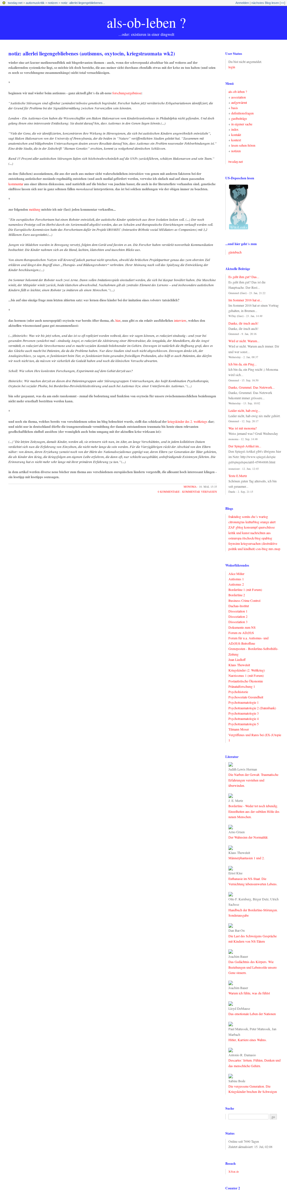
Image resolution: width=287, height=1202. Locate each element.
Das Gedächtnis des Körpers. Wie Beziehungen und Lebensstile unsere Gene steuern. (252, 967)
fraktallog (234, 516)
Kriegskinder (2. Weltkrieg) (246, 670)
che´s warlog (259, 516)
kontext (236, 140)
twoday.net (15, 2)
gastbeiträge (239, 118)
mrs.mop (274, 548)
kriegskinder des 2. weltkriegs (187, 421)
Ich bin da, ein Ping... (242, 364)
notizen (53, 2)
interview (180, 320)
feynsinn (234, 543)
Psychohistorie (238, 691)
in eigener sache (241, 124)
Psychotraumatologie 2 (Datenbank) (252, 708)
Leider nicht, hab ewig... (244, 410)
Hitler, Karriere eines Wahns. (247, 1039)
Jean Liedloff (237, 659)
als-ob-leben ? (146, 22)
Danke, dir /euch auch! (243, 323)
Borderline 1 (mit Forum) (245, 589)
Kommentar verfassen (199, 492)
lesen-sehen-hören (243, 145)
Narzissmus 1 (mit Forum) (246, 675)
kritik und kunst (238, 532)
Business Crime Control (244, 600)
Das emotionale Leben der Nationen (252, 1013)
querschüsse (266, 527)
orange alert (268, 522)
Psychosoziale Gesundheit (245, 697)
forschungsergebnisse (126, 93)
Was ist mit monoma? (242, 428)
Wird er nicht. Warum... (244, 341)
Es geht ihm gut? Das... (243, 276)
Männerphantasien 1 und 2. (246, 858)
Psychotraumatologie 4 (243, 718)
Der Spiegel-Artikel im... (244, 446)
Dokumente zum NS (242, 627)
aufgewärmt (239, 102)
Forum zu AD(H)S (241, 632)
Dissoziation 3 (237, 621)
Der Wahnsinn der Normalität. (248, 837)
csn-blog (262, 548)
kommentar (15, 184)
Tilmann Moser (238, 729)
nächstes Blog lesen (265, 2)
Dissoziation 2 (237, 616)
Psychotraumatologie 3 (243, 713)
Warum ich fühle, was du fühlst (249, 993)
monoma (190, 487)
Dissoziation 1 (237, 611)
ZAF (231, 527)
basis (234, 107)
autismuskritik (35, 2)
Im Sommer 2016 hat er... (245, 300)
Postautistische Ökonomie (245, 681)
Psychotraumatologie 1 (243, 702)
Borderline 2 (236, 595)
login (231, 67)
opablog (266, 538)
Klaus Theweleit (239, 665)
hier (118, 320)
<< (282, 2)
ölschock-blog (251, 538)
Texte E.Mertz (237, 475)
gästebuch (235, 252)
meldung (34, 209)
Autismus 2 (236, 584)
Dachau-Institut (238, 606)
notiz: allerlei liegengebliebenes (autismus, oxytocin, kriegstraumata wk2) (91, 53)
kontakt (236, 134)
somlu (246, 516)
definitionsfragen (242, 113)
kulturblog (252, 522)
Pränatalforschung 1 (241, 686)
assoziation (238, 97)
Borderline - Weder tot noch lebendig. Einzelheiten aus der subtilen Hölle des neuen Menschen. (253, 811)
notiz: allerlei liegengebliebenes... (83, 2)
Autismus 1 (236, 579)
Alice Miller (236, 573)
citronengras (236, 522)
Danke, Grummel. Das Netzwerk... (251, 387)
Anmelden (242, 2)
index (235, 129)
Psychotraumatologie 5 (243, 724)
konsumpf (251, 527)
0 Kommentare (169, 492)
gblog (239, 527)
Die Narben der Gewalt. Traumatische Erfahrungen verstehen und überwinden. (253, 779)
